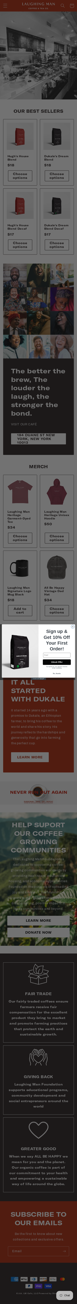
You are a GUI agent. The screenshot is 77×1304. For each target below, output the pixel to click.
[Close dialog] (72, 626)
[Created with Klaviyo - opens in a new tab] (38, 679)
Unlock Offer (57, 662)
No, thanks (57, 673)
